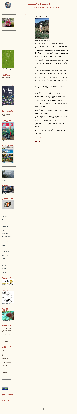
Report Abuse (5, 406)
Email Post (39, 137)
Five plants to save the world (6, 362)
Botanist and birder (5, 358)
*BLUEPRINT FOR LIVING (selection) (7, 351)
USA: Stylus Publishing (5, 113)
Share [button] (25, 14)
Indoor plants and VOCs (5, 365)
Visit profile (8, 11)
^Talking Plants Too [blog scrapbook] (7, 335)
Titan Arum (4, 369)
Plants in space (4, 368)
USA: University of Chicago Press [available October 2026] (7, 77)
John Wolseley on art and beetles (7, 366)
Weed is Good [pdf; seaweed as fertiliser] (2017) (6, 329)
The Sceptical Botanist (7, 10)
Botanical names (4, 356)
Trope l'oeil (3, 373)
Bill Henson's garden (5, 353)
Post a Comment (38, 142)
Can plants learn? (4, 359)
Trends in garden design (5, 372)
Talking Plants (38, 3)
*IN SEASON (4, 350)
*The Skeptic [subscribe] (5, 341)
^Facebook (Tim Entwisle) (6, 332)
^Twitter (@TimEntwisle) (6, 334)
